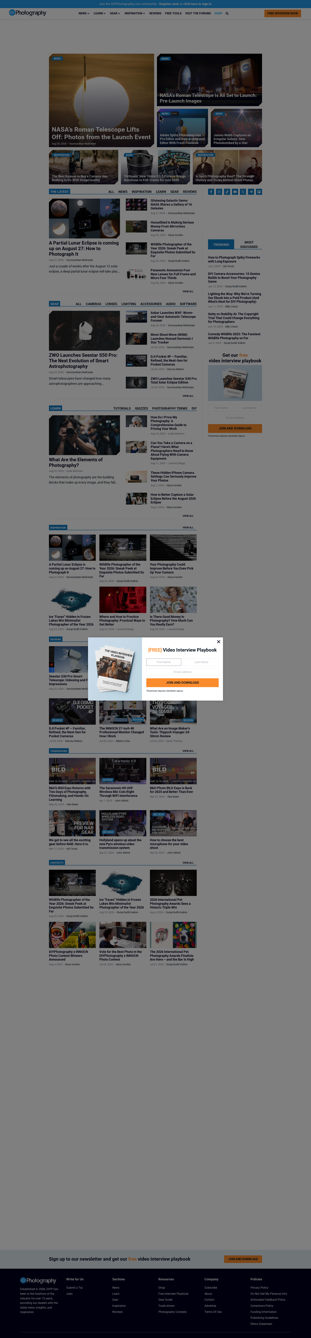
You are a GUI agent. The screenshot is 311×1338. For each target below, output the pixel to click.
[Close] (218, 641)
